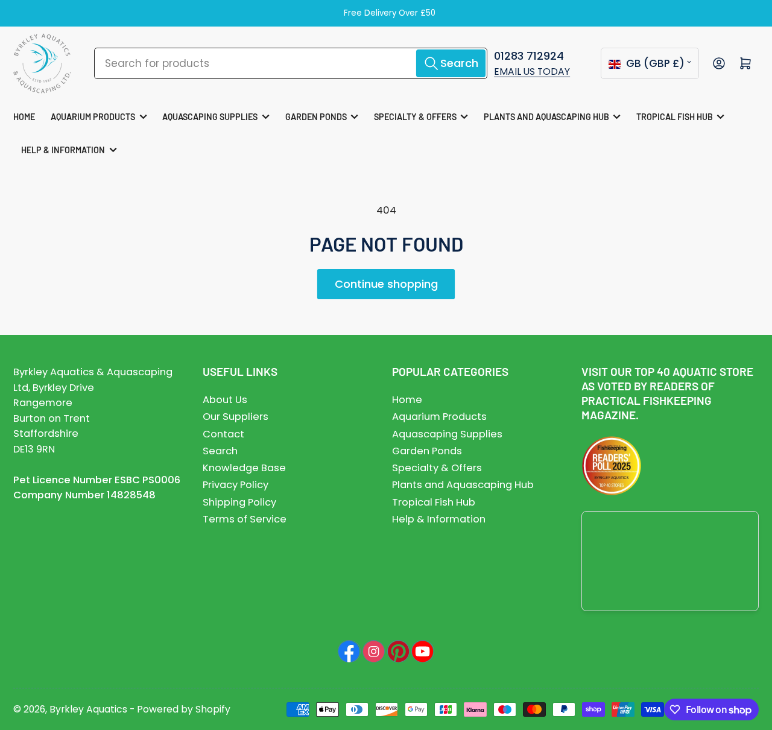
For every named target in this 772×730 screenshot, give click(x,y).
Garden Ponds (316, 117)
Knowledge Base (244, 468)
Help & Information (63, 150)
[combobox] (290, 63)
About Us (225, 400)
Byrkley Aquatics (88, 709)
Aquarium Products (93, 117)
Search (220, 451)
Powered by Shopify (183, 709)
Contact (223, 434)
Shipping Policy (239, 502)
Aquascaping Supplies (210, 117)
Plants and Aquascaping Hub (546, 117)
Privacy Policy (235, 485)
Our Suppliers (235, 417)
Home (24, 117)
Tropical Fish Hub (674, 117)
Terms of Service (244, 519)
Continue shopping (386, 283)
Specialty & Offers (415, 117)
